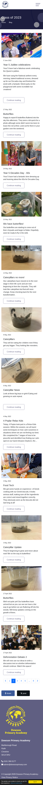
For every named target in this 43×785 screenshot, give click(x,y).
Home (3, 22)
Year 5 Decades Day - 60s (16, 173)
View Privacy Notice (9, 777)
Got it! (35, 782)
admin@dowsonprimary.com (15, 764)
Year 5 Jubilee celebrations (17, 64)
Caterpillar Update (12, 547)
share (8, 693)
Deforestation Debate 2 (15, 657)
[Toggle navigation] (38, 4)
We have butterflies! (13, 224)
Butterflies (8, 114)
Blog (10, 22)
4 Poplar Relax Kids (13, 420)
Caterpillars (9, 339)
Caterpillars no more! (14, 277)
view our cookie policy (16, 783)
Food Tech (8, 485)
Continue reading (14, 100)
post (24, 693)
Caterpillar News (11, 390)
